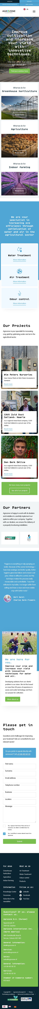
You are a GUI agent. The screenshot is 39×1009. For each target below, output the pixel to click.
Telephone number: (12, 785)
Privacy (31, 992)
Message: (9, 806)
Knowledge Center (9, 892)
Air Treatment (24, 871)
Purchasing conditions (8, 994)
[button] (26, 9)
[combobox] (5, 1006)
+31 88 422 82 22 (23, 754)
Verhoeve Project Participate (9, 4)
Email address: (10, 778)
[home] (7, 11)
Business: (8, 792)
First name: (9, 764)
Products (23, 881)
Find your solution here (19, 71)
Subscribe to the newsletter (8, 900)
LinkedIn (26, 892)
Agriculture (7, 877)
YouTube (26, 899)
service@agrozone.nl (10, 952)
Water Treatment (25, 874)
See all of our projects (19, 491)
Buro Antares (29, 4)
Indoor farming (8, 881)
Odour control (24, 878)
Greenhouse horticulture (7, 872)
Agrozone (9, 1)
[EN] (5, 1006)
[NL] (10, 1006)
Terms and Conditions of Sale (26, 994)
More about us (12, 699)
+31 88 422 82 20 (9, 973)
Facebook (26, 895)
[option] (10, 1006)
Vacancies (7, 895)
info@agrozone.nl (9, 945)
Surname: (8, 771)
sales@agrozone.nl (10, 959)
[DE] (15, 1006)
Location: (8, 799)
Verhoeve (29, 1)
